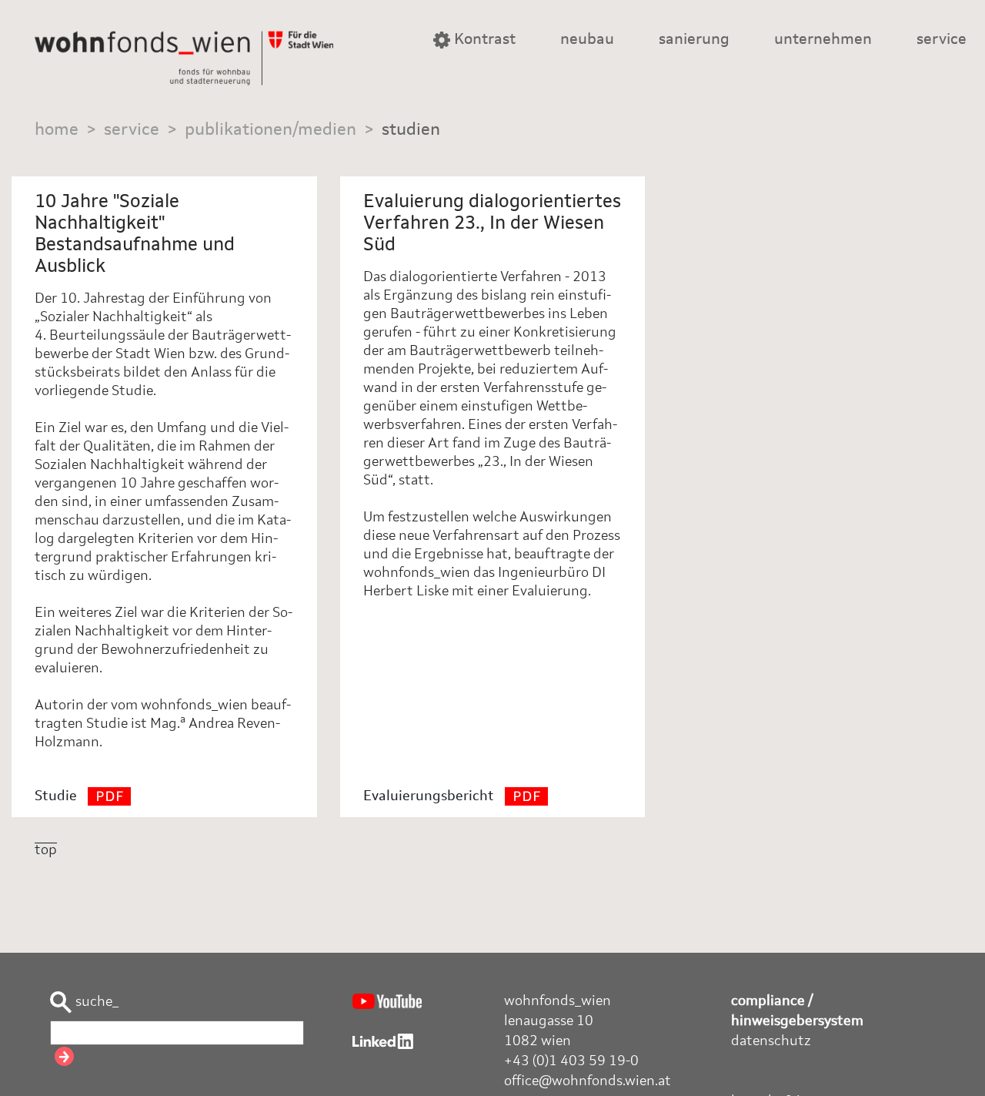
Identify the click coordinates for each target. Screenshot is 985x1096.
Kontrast (483, 40)
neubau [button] (587, 40)
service (131, 130)
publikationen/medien (270, 130)
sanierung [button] (694, 40)
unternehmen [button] (823, 40)
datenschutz (771, 1041)
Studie (57, 796)
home (56, 130)
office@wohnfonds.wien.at (587, 1081)
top (46, 850)
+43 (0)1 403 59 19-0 (571, 1061)
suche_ (95, 1002)
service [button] (942, 40)
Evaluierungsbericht (430, 796)
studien (411, 130)
